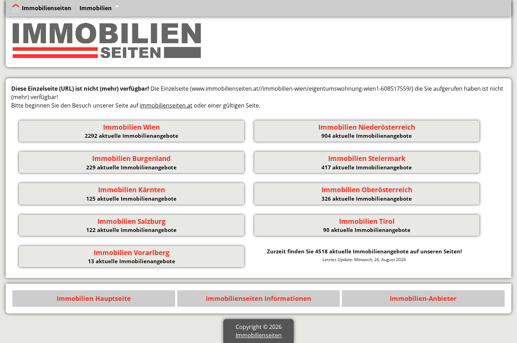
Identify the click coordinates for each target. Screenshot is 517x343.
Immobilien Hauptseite (94, 298)
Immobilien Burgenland (131, 158)
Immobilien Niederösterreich (366, 127)
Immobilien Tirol (367, 221)
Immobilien (95, 8)
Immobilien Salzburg (131, 221)
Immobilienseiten (46, 8)
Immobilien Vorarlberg (132, 252)
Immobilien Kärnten (131, 189)
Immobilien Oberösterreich (366, 189)
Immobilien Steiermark (367, 158)
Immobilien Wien (131, 127)
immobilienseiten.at (166, 105)
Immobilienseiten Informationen (258, 298)
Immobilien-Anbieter (423, 298)
